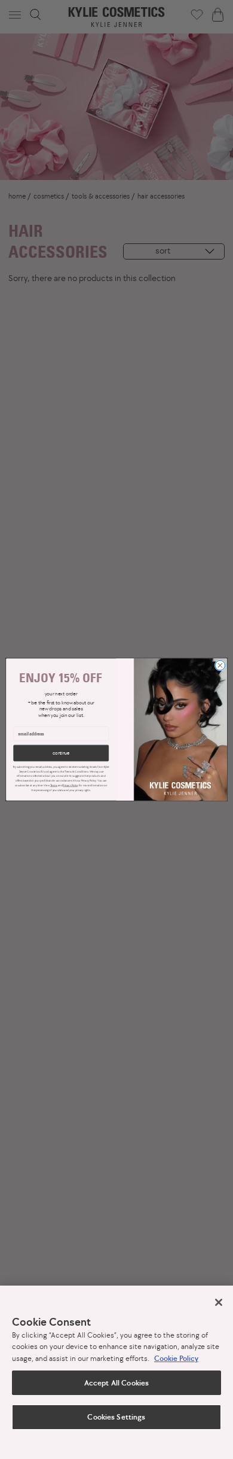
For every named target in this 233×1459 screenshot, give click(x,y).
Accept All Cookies (116, 1383)
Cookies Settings (116, 1417)
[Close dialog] (220, 665)
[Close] (219, 1302)
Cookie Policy (176, 1358)
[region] (116, 1372)
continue (61, 753)
